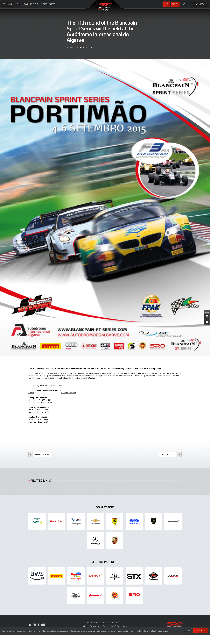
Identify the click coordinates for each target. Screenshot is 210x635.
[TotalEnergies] (76, 576)
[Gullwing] (76, 595)
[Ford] (134, 521)
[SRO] (134, 595)
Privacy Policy (114, 626)
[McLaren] (173, 521)
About (85, 626)
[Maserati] (114, 576)
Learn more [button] (163, 631)
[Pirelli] (56, 576)
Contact (124, 626)
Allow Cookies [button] (201, 631)
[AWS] (37, 576)
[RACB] (114, 595)
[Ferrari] (114, 521)
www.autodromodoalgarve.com (48, 390)
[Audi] (56, 521)
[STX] (134, 576)
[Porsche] (114, 540)
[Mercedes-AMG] (95, 540)
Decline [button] (187, 631)
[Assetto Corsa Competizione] (173, 576)
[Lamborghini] (153, 521)
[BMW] (76, 521)
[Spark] (95, 595)
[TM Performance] (153, 576)
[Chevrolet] (95, 521)
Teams (105, 626)
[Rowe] (95, 576)
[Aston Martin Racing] (37, 521)
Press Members (95, 626)
